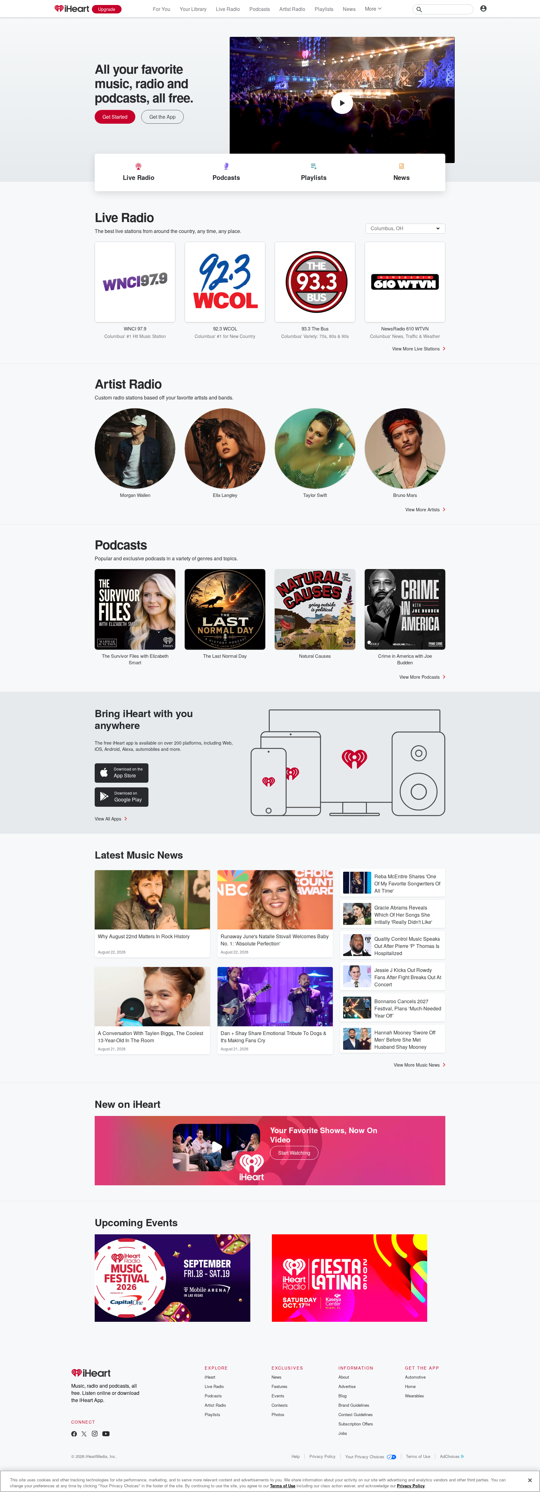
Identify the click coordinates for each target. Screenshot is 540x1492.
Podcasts (259, 8)
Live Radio (228, 8)
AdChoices (450, 1456)
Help (296, 1456)
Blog (342, 1396)
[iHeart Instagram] (95, 1434)
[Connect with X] (84, 1434)
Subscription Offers (355, 1424)
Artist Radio (292, 8)
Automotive (415, 1377)
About (343, 1377)
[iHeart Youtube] (106, 1434)
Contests (280, 1405)
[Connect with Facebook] (74, 1434)
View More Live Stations (416, 348)
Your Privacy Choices (364, 1457)
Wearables (414, 1396)
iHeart (210, 1377)
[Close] (530, 1480)
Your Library (193, 8)
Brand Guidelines (353, 1405)
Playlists (324, 8)
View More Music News (417, 1064)
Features (280, 1386)
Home (410, 1386)
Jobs (342, 1433)
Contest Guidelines (355, 1414)
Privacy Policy (322, 1456)
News (349, 8)
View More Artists (422, 509)
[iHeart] (71, 9)
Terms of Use (418, 1456)
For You (161, 8)
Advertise (347, 1386)
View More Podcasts (419, 676)
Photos (278, 1414)
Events (278, 1396)
